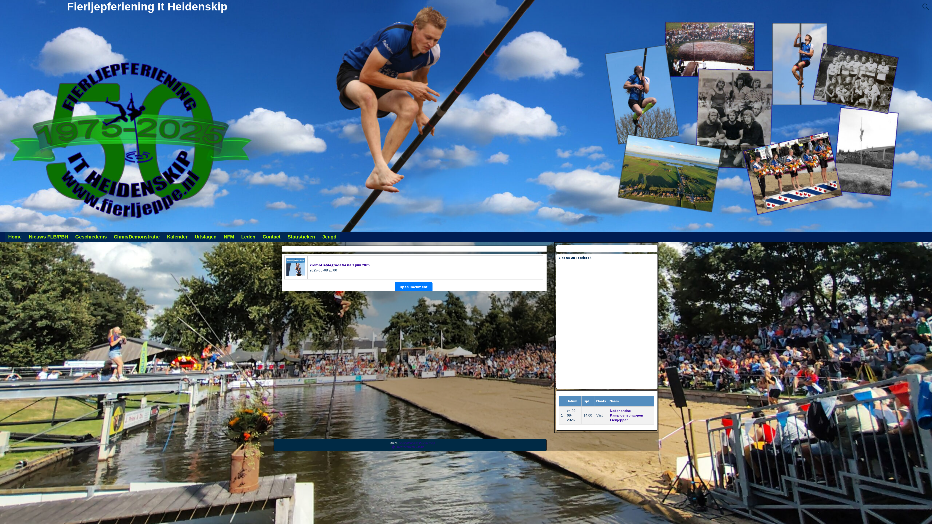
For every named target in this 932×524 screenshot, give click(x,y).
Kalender (177, 236)
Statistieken (301, 236)
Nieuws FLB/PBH (48, 236)
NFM (229, 236)
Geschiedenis (91, 236)
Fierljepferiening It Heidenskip (147, 6)
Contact (272, 236)
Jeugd (329, 236)
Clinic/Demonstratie (137, 236)
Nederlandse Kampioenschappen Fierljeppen (626, 415)
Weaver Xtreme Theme (410, 447)
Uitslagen (205, 236)
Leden (248, 236)
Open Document (413, 287)
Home (15, 236)
